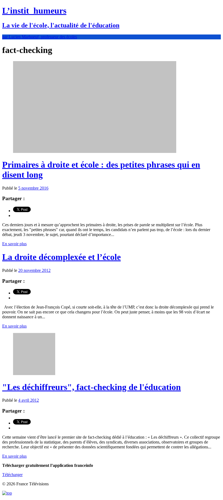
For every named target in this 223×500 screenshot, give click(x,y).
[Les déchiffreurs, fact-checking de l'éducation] (34, 373)
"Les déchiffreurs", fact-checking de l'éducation (91, 387)
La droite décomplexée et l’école (61, 257)
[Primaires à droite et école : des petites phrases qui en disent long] (94, 151)
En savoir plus (14, 243)
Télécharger (12, 474)
